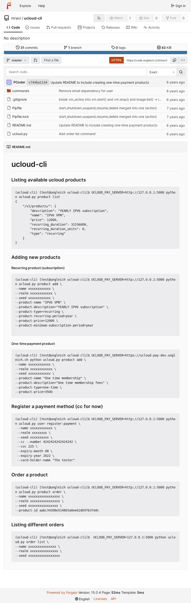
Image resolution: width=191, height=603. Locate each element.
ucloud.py (19, 134)
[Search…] (181, 72)
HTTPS (116, 60)
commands (20, 91)
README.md (21, 125)
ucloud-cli (33, 18)
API (113, 599)
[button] (35, 60)
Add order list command (77, 134)
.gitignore (19, 99)
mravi (16, 18)
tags (121, 47)
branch (75, 47)
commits (29, 47)
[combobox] (161, 72)
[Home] (8, 5)
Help (41, 6)
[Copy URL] (174, 60)
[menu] (182, 60)
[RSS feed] (99, 18)
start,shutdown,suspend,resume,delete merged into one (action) (108, 108)
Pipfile (17, 108)
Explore (25, 6)
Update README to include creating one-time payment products (100, 82)
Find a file (51, 60)
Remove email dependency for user (86, 91)
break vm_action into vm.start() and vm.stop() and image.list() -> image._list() (117, 99)
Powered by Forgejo (62, 592)
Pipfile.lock (20, 117)
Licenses (100, 599)
